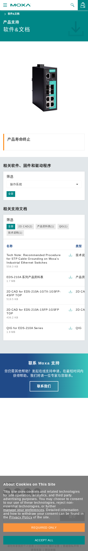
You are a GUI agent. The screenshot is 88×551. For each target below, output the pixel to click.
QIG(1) (63, 226)
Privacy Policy (20, 517)
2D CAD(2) (25, 226)
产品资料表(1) (45, 226)
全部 (11, 193)
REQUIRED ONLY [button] (43, 527)
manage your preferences (23, 510)
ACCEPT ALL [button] (44, 540)
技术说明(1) (15, 232)
